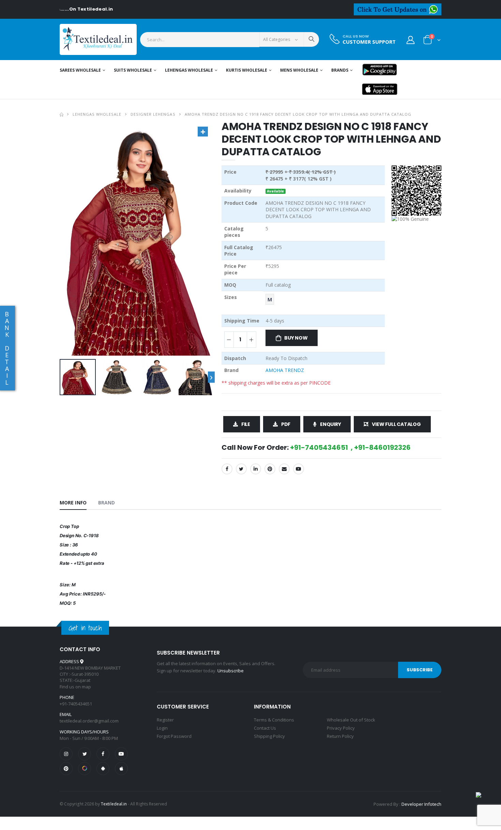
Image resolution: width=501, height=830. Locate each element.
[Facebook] (227, 468)
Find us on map (75, 687)
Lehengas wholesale (189, 70)
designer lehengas (153, 114)
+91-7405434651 (76, 704)
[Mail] (284, 468)
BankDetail (6, 348)
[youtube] (298, 468)
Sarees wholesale (80, 70)
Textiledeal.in (114, 804)
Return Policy (340, 736)
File (245, 424)
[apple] (121, 768)
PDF (285, 424)
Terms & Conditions (274, 720)
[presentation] (211, 377)
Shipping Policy (269, 736)
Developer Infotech (421, 804)
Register (165, 720)
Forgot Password (174, 736)
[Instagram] (66, 753)
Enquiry (330, 424)
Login (162, 728)
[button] (432, 41)
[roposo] (84, 768)
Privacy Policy (341, 728)
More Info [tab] (73, 502)
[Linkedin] (255, 468)
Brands (339, 70)
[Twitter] (241, 468)
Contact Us (265, 728)
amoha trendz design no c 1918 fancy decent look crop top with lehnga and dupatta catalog (298, 114)
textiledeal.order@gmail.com (89, 721)
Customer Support (369, 42)
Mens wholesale (299, 70)
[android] (102, 768)
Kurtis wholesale (246, 70)
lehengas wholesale (97, 114)
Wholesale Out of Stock (351, 720)
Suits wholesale (133, 70)
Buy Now (296, 337)
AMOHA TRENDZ (284, 370)
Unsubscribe (230, 671)
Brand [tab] (106, 502)
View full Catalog (396, 424)
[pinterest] (66, 768)
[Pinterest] (269, 468)
